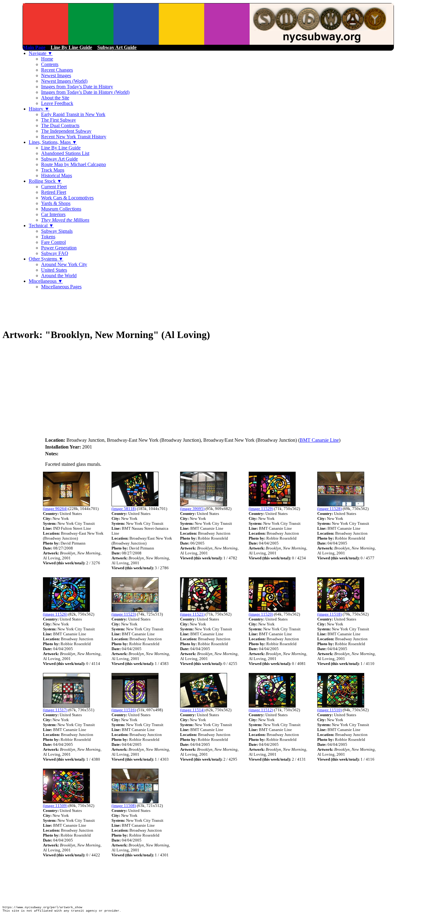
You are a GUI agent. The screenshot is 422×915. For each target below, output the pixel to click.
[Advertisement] (114, 308)
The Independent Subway (66, 131)
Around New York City (64, 264)
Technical (41, 225)
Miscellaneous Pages (61, 286)
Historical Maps (56, 175)
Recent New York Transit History (73, 136)
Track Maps (52, 170)
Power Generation (59, 247)
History (39, 108)
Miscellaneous (46, 281)
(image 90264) (55, 508)
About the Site (55, 97)
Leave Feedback (57, 103)
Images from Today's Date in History (77, 86)
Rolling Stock (45, 181)
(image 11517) (55, 710)
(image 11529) (261, 508)
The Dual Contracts (60, 125)
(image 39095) (192, 508)
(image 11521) (192, 614)
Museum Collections (61, 208)
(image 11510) (329, 710)
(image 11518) (329, 614)
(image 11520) (261, 614)
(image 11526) (55, 614)
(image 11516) (124, 710)
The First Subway (58, 120)
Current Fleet (54, 186)
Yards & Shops (55, 203)
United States (54, 270)
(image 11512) (261, 710)
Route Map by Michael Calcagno (73, 164)
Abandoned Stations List (65, 153)
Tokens (48, 236)
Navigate (41, 53)
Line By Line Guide (61, 147)
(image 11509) (55, 805)
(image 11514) (192, 710)
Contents (49, 64)
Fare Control (53, 242)
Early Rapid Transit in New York (73, 114)
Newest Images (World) (64, 81)
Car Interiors (53, 214)
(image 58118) (124, 508)
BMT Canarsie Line (319, 440)
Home (47, 58)
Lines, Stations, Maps (53, 142)
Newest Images (56, 75)
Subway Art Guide (59, 158)
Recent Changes (57, 70)
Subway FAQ (54, 253)
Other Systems (46, 258)
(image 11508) (124, 805)
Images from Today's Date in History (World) (85, 92)
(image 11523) (124, 614)
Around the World (59, 275)
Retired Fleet (53, 192)
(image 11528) (329, 508)
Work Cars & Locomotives (67, 197)
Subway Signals (57, 231)
